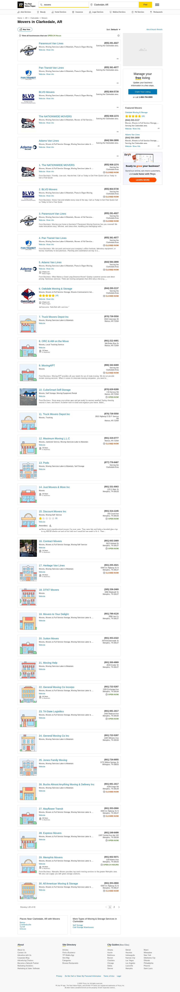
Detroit (128, 950)
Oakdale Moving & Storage (136, 112)
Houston (129, 953)
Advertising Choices (25, 960)
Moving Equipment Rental (67, 393)
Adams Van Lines (49, 140)
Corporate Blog (23, 958)
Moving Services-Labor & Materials (59, 47)
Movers (42, 47)
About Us (21, 950)
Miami (146, 950)
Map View (26, 29)
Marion (22, 923)
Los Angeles (130, 963)
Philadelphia (148, 963)
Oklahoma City (149, 958)
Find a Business (68, 953)
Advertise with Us (24, 955)
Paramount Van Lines (51, 43)
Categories (66, 960)
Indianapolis (130, 955)
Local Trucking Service (55, 345)
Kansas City (130, 958)
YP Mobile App (68, 955)
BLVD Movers (47, 92)
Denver (110, 968)
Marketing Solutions (25, 966)
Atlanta (110, 950)
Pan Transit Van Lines (51, 67)
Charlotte (111, 960)
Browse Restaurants (70, 963)
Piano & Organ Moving (83, 47)
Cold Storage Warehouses (83, 927)
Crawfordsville (25, 925)
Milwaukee (148, 953)
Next (118, 907)
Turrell (22, 927)
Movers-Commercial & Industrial (83, 292)
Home (20, 18)
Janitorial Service (52, 442)
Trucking (49, 418)
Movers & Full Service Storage (86, 120)
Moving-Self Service (54, 515)
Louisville (129, 966)
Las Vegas (130, 960)
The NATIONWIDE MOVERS (55, 116)
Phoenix (147, 966)
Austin (109, 953)
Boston (110, 958)
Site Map (66, 958)
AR (26, 18)
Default (114, 29)
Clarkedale (34, 18)
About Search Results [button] (154, 29)
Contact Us (22, 953)
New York (147, 955)
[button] (157, 5)
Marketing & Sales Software (29, 968)
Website (42, 50)
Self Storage (50, 393)
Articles (65, 950)
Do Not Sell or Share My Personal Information (83, 976)
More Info (50, 50)
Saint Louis (148, 968)
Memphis (129, 968)
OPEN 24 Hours (54, 36)
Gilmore (23, 929)
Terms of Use (109, 976)
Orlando (147, 960)
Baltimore (111, 955)
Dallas (109, 966)
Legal (119, 976)
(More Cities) (124, 945)
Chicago (110, 963)
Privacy (59, 976)
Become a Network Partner (28, 963)
